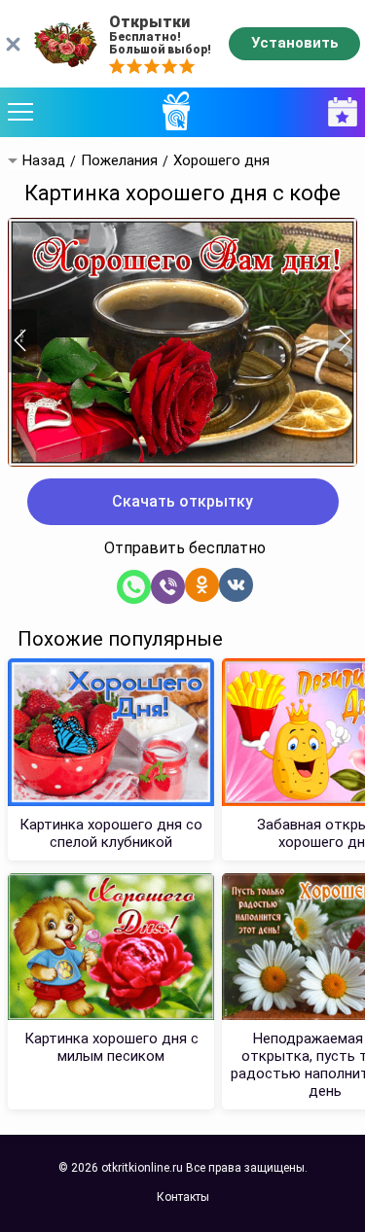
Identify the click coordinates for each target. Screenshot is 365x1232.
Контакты (183, 1197)
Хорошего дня (221, 161)
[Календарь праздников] (337, 112)
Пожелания (119, 161)
